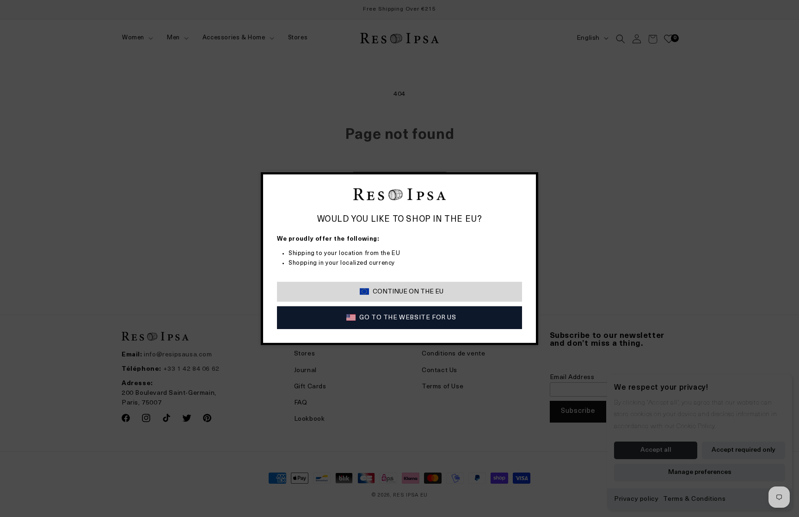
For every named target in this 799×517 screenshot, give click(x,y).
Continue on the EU (408, 291)
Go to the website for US (407, 317)
